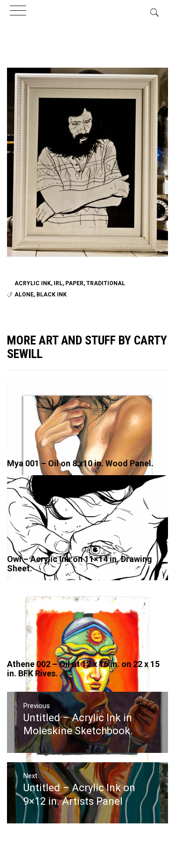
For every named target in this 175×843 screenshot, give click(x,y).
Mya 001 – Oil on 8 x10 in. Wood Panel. (80, 463)
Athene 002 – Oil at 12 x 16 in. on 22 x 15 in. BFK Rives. (83, 668)
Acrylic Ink (32, 283)
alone (24, 294)
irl (58, 283)
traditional (105, 283)
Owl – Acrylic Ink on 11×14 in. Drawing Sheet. (79, 563)
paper (74, 283)
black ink (51, 294)
